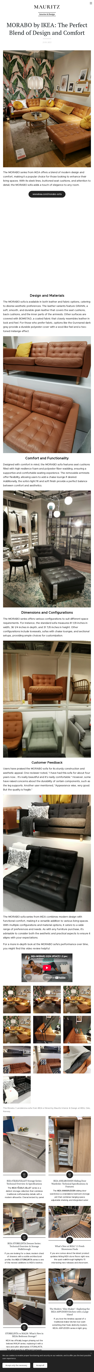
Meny (90, 3)
